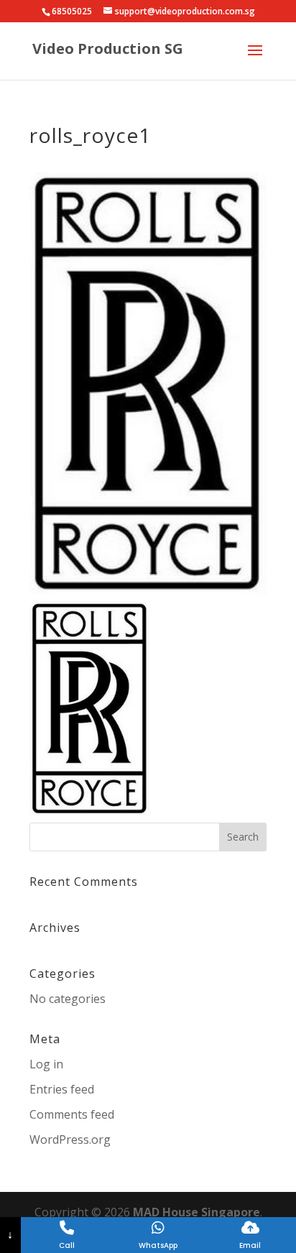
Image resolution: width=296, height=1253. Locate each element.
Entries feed (61, 1089)
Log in (46, 1064)
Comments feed (71, 1114)
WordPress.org (70, 1139)
